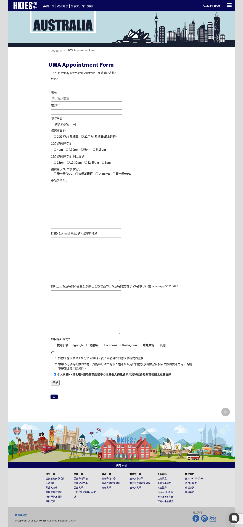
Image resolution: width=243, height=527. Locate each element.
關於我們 (189, 474)
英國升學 (49, 6)
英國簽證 (162, 487)
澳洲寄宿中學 (109, 478)
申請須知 (50, 483)
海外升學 (50, 474)
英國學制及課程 (54, 492)
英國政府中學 (81, 483)
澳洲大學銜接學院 (111, 483)
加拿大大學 (135, 487)
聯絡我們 (189, 492)
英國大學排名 (164, 483)
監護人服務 (51, 487)
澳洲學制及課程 (54, 496)
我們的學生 (191, 483)
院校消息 (162, 478)
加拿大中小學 (136, 478)
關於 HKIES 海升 (194, 478)
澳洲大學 (106, 487)
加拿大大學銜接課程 (140, 483)
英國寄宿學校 (81, 478)
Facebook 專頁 (165, 492)
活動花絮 (50, 501)
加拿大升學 (78, 6)
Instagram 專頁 (165, 496)
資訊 (90, 6)
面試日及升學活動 (55, 478)
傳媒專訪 (189, 487)
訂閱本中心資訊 (165, 501)
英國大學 (78, 487)
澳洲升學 (62, 6)
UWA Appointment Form (81, 64)
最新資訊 (162, 474)
